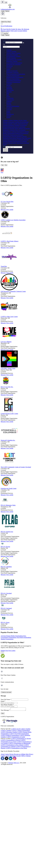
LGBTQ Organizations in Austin (15, 737)
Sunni (8, 96)
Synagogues (10, 98)
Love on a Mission (6, 341)
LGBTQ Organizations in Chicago (21, 738)
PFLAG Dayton (5, 546)
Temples (9, 104)
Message (3, 209)
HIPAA (23, 756)
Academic (9, 108)
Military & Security (12, 71)
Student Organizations (13, 106)
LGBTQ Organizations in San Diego (16, 748)
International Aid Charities (14, 59)
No (6, 165)
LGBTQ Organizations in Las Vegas (13, 740)
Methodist (9, 88)
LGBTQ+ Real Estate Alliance (9, 241)
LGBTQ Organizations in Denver (10, 740)
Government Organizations (14, 63)
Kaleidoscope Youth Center (8, 488)
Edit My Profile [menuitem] (10, 29)
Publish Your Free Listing (8, 650)
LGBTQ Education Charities (9, 732)
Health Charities (11, 58)
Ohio (2, 172)
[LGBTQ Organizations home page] (10, 7)
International (10, 114)
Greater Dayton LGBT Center (9, 413)
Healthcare (10, 66)
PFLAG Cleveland (6, 593)
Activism (9, 109)
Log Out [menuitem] (5, 33)
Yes (2, 165)
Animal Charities (11, 51)
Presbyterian (10, 90)
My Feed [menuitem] (3, 29)
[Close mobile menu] (6, 3)
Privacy (31, 754)
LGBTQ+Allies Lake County (9, 316)
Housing (9, 67)
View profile (9, 209)
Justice (8, 69)
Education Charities (12, 55)
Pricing (12, 754)
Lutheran (9, 87)
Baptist (9, 85)
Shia (8, 93)
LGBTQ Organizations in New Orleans (12, 745)
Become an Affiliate (19, 754)
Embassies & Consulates (14, 64)
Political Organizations (13, 79)
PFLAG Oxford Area (7, 531)
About (2, 754)
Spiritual (9, 116)
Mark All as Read (5, 21)
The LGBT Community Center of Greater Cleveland (16, 467)
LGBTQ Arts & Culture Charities (20, 729)
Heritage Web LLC (13, 762)
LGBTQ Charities (6, 730)
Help (27, 754)
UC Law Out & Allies (7, 201)
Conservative (10, 99)
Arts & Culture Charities (13, 53)
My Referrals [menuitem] (25, 29)
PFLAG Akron (5, 622)
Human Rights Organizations (15, 77)
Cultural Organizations (13, 75)
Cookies (3, 756)
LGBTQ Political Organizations (10, 735)
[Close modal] (2, 652)
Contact (7, 754)
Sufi (8, 95)
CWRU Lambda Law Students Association (13, 220)
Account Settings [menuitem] (22, 30)
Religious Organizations (13, 82)
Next (2, 713)
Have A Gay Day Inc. (7, 387)
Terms (7, 756)
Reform (9, 103)
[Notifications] (3, 13)
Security (18, 756)
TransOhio (4, 266)
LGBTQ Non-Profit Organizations (19, 733)
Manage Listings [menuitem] (5, 30)
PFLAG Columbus (6, 566)
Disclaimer (13, 756)
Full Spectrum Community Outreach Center (13, 291)
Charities (9, 50)
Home (2, 168)
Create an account (6, 692)
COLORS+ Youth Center (8, 368)
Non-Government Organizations (16, 74)
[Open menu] (2, 2)
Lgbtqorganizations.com (8, 9)
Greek (8, 111)
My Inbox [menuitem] (18, 29)
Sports (8, 117)
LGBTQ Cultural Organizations (21, 730)
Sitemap (28, 756)
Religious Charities (12, 61)
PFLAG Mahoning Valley (8, 505)
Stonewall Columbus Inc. (8, 440)
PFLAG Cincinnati (6, 608)
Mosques (9, 91)
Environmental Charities (13, 56)
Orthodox (9, 101)
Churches (9, 83)
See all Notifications (6, 26)
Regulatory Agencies (12, 72)
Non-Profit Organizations (14, 80)
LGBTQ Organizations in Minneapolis (19, 743)
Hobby (9, 112)
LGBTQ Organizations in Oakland (15, 745)
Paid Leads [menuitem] (14, 30)
